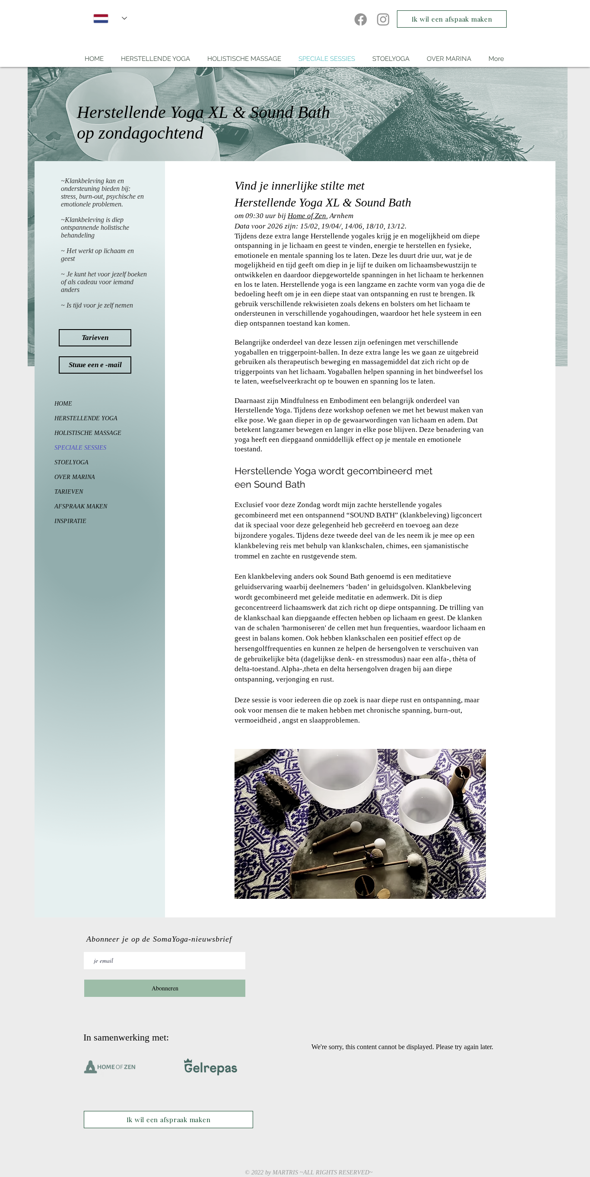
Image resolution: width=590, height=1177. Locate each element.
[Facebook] (360, 19)
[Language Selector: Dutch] (110, 18)
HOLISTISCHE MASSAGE (81, 433)
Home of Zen (307, 216)
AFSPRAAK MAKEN (80, 506)
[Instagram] (383, 19)
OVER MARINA (74, 477)
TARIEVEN (68, 492)
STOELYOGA (71, 462)
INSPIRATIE (70, 521)
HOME (63, 403)
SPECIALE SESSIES (80, 447)
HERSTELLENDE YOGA (81, 418)
